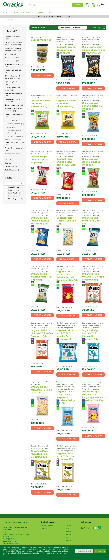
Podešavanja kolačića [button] (84, 551)
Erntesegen (12, 190)
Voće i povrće (10, 61)
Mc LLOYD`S (67, 80)
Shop (5, 12)
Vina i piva (9, 54)
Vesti (67, 529)
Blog (50, 12)
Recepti (68, 532)
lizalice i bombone (14, 136)
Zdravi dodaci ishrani (13, 154)
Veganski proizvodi (12, 37)
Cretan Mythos (13, 187)
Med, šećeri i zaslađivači (14, 93)
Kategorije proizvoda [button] (21, 12)
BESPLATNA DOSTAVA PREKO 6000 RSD (54, 16)
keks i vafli (11, 120)
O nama (68, 526)
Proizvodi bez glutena (13, 148)
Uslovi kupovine (47, 526)
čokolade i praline (13, 124)
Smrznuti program (12, 57)
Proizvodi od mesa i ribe (14, 64)
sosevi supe (9, 167)
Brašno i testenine (12, 105)
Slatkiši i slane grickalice (14, 114)
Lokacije (68, 535)
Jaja (6, 163)
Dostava (44, 529)
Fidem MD (40, 67)
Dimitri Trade (13, 193)
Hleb (7, 160)
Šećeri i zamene (11, 170)
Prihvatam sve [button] (100, 551)
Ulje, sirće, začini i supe (13, 82)
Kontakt (68, 541)
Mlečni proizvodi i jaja (13, 70)
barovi (9, 127)
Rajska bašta (12, 196)
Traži (78, 5)
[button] (42, 75)
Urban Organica (14, 199)
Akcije (40, 12)
